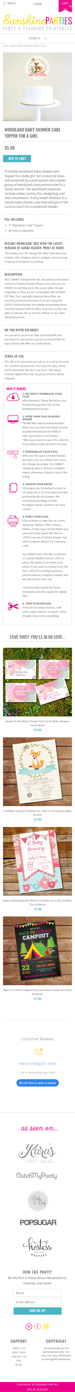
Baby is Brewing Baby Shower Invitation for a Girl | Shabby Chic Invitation (37, 902)
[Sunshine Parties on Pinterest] (29, 1326)
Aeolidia (42, 1389)
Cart (65, 3)
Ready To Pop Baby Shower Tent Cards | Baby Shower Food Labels (37, 723)
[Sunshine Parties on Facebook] (37, 1326)
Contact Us (19, 1356)
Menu (11, 3)
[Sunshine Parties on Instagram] (46, 1326)
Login (37, 4)
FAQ (18, 1360)
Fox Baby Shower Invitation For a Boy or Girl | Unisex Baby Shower (38, 813)
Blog (18, 1364)
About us (19, 1348)
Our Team (18, 1352)
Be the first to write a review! (37, 1083)
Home (5, 45)
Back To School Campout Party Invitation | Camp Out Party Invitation (37, 992)
